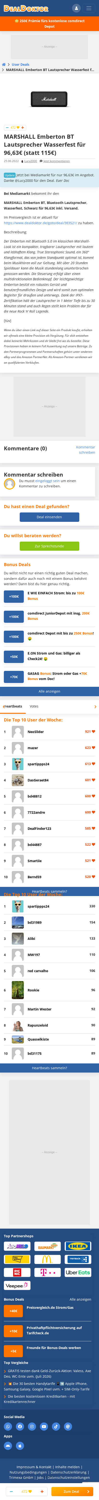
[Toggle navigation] (89, 8)
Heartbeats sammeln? (49, 891)
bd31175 (35, 1053)
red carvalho (38, 971)
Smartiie (35, 860)
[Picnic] (17, 1272)
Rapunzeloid (38, 1025)
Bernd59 (34, 877)
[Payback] (78, 1259)
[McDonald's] (48, 1259)
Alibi (31, 938)
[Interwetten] (17, 1259)
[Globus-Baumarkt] (48, 1246)
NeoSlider (36, 731)
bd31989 (35, 922)
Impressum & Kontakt (34, 1467)
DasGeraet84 (38, 780)
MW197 (34, 954)
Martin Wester (39, 1009)
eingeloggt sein (47, 480)
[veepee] (17, 1285)
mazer (33, 748)
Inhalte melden (67, 1467)
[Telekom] (48, 1272)
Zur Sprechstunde (49, 546)
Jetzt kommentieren (56, 161)
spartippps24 (38, 764)
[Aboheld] (17, 1246)
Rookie (33, 990)
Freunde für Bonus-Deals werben (54, 1347)
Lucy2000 (30, 161)
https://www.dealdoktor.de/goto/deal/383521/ (40, 223)
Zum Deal (71, 1491)
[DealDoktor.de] (26, 8)
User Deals (20, 64)
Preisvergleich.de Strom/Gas (50, 1307)
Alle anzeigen (49, 691)
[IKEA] (78, 1246)
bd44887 (35, 844)
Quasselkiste (38, 1039)
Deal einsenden (49, 517)
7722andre (36, 812)
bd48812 (35, 796)
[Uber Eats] (78, 1272)
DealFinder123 (39, 828)
